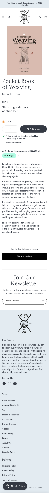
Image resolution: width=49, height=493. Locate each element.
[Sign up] (43, 300)
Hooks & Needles (10, 414)
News (5, 438)
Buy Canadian (8, 400)
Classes (5, 428)
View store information (14, 142)
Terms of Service (10, 480)
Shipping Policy (9, 465)
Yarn (4, 410)
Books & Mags (9, 424)
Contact (5, 447)
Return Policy (8, 470)
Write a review (24, 256)
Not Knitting (7, 433)
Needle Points (9, 452)
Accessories (7, 419)
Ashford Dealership (11, 405)
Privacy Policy (8, 475)
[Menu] (3, 17)
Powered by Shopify (35, 487)
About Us (6, 442)
